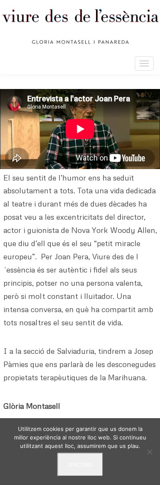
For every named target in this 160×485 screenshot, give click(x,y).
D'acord (80, 464)
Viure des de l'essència (80, 26)
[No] (149, 452)
